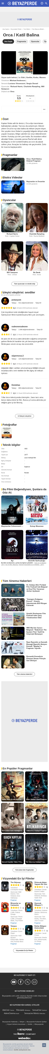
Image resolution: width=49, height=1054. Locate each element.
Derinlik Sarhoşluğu (36, 561)
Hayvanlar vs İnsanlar (35, 181)
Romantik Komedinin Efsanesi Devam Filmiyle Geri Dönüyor (36, 658)
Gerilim (29, 77)
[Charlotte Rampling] (37, 217)
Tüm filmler (26, 29)
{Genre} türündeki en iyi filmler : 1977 (31, 565)
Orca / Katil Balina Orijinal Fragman (34, 160)
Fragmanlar (10, 154)
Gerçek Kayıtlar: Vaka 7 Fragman (13, 862)
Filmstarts (20, 1010)
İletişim (22, 1022)
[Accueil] (22, 3)
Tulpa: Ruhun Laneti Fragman (36, 799)
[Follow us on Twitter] (28, 982)
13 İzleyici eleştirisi (24, 416)
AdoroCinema (9, 1013)
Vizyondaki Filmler (16, 29)
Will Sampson (12, 272)
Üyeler (19, 95)
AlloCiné (5, 1010)
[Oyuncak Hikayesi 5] (29, 907)
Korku (35, 77)
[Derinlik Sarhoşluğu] (37, 544)
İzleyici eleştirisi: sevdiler (19, 292)
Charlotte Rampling (32, 86)
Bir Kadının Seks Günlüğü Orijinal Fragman (13, 831)
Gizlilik (30, 1024)
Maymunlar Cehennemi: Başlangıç (16, 526)
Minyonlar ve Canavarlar (16, 904)
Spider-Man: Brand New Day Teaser (13, 799)
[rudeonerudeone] (5, 328)
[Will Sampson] (12, 256)
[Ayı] (12, 544)
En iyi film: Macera (12, 565)
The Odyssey (16, 882)
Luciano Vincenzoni (16, 83)
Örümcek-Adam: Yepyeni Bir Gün (40, 883)
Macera (42, 77)
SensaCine (36, 1010)
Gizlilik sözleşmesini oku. (22, 1050)
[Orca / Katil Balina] (24, 62)
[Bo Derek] (37, 256)
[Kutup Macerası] (37, 510)
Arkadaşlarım (30, 95)
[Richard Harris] (12, 217)
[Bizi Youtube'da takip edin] (14, 982)
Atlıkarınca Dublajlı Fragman (36, 831)
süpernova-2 (18, 356)
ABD (26, 449)
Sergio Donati (32, 83)
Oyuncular (9, 200)
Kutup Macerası (36, 526)
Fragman (14, 900)
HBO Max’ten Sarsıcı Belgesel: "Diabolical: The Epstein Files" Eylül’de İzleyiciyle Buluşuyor (36, 631)
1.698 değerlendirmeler (26, 330)
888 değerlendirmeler (26, 388)
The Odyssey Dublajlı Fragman (37, 862)
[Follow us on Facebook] (21, 982)
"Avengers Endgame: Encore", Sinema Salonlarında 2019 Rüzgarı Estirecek (36, 602)
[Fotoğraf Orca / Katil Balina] (6, 433)
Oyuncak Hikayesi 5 (38, 904)
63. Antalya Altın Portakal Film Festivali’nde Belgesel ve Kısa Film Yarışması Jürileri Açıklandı (36, 588)
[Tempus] (5, 930)
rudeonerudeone (20, 326)
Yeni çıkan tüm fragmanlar (24, 870)
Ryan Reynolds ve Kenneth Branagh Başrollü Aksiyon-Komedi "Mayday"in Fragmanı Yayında (36, 645)
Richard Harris (16, 86)
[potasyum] (5, 301)
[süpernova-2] (5, 357)
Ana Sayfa (6, 29)
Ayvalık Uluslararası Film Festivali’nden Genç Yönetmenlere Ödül (36, 616)
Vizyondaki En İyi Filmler (24, 950)
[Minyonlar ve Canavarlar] (5, 907)
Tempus (14, 926)
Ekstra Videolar (12, 177)
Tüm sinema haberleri (24, 674)
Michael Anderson (17, 80)
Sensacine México (31, 1013)
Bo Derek (36, 272)
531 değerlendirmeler (26, 303)
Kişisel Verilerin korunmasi (16, 1024)
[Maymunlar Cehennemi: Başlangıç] (12, 510)
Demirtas (16, 385)
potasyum (16, 300)
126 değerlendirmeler (26, 359)
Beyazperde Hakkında (10, 1022)
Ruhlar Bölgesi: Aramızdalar (40, 927)
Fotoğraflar (10, 424)
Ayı (12, 561)
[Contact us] (35, 982)
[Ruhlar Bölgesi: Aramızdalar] (29, 930)
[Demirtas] (5, 386)
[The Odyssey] (5, 886)
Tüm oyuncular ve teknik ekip (24, 284)
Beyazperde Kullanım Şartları (37, 1022)
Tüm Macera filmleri (38, 29)
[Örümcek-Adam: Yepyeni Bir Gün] (29, 886)
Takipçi (14, 303)
